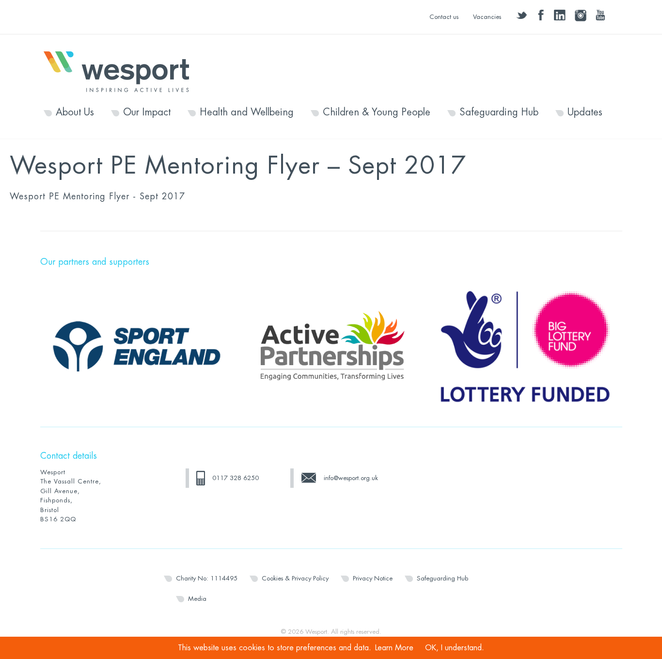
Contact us (443, 17)
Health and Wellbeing (247, 112)
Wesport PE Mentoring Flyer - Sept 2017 (97, 196)
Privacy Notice (373, 578)
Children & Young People (376, 112)
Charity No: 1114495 (206, 578)
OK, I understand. (454, 648)
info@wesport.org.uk (351, 478)
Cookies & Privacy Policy (295, 578)
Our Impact (147, 112)
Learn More (394, 648)
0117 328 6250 (235, 478)
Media (197, 598)
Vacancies (487, 17)
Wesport (121, 71)
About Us (75, 112)
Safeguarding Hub (498, 112)
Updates (584, 112)
